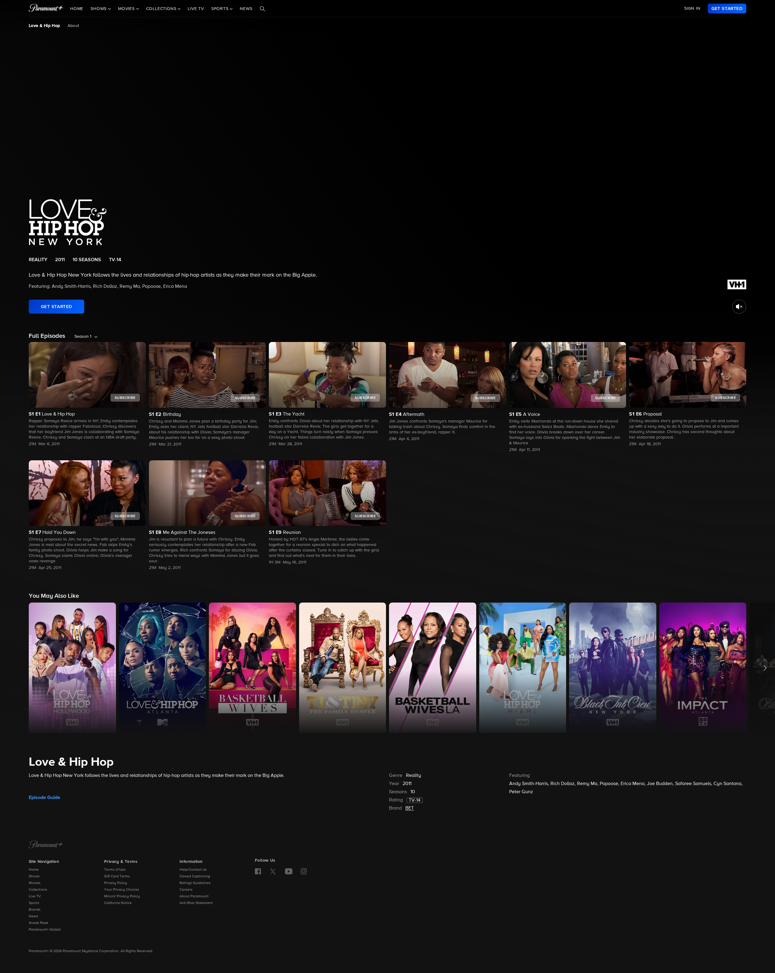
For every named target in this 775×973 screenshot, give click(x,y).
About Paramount (194, 896)
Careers (186, 890)
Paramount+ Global (45, 930)
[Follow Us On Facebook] (258, 871)
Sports (34, 903)
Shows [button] (99, 9)
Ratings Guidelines (195, 883)
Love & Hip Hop (44, 26)
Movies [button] (127, 9)
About (73, 26)
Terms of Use (115, 870)
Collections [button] (162, 9)
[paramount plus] (46, 8)
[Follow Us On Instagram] (304, 871)
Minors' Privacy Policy (122, 896)
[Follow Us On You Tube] (288, 871)
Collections (38, 890)
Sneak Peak (38, 923)
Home (76, 9)
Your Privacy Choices (121, 890)
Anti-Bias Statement (196, 903)
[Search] (262, 9)
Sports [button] (220, 9)
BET (409, 808)
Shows (34, 876)
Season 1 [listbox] (82, 336)
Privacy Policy (115, 883)
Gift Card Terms (117, 876)
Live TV (196, 9)
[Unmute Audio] (739, 307)
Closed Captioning (195, 876)
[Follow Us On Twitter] (273, 871)
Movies (35, 883)
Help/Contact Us (193, 870)
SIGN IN (692, 8)
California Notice (118, 903)
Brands (35, 910)
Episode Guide (44, 797)
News (246, 9)
